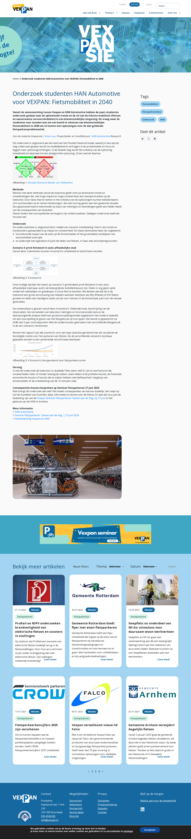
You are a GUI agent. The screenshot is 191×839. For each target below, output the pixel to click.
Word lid (134, 4)
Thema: (101, 566)
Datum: (136, 566)
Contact (122, 4)
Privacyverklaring (107, 804)
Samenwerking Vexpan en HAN (32, 418)
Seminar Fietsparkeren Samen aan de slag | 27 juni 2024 (47, 415)
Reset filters (81, 566)
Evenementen (156, 12)
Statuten (102, 808)
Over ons (172, 12)
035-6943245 (48, 816)
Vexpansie (139, 12)
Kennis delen (76, 812)
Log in (148, 4)
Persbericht (75, 808)
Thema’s (109, 12)
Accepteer (149, 829)
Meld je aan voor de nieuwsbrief (158, 800)
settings (128, 831)
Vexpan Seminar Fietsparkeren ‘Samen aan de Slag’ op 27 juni (71, 398)
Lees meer (50, 659)
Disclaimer (103, 800)
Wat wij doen (90, 12)
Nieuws (126, 12)
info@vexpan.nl (49, 820)
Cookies (102, 812)
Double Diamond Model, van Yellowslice (50, 182)
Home (16, 78)
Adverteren (75, 804)
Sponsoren (75, 800)
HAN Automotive (100, 136)
